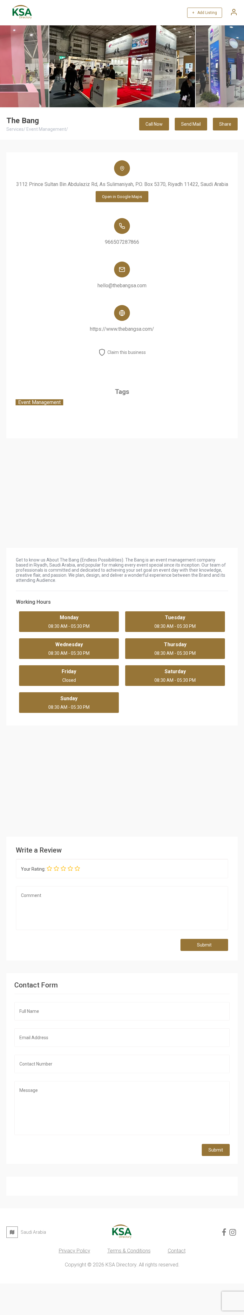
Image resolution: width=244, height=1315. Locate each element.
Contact (177, 1251)
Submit (204, 944)
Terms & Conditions (129, 1251)
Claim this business (126, 352)
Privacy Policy (74, 1251)
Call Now (154, 124)
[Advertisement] (122, 779)
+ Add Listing (204, 12)
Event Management (39, 402)
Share (225, 124)
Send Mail (191, 124)
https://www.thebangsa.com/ (122, 329)
